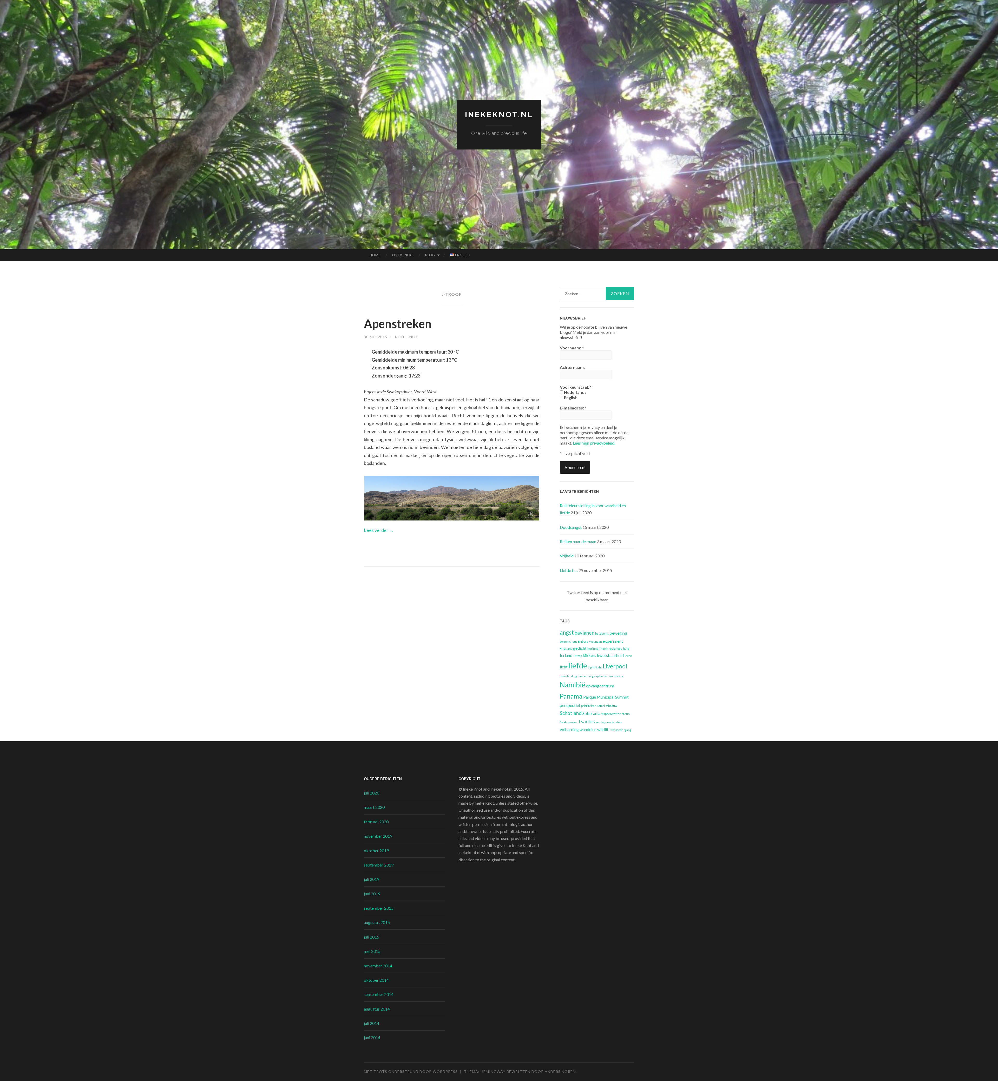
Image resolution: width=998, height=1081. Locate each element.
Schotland (571, 713)
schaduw (611, 705)
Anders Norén (560, 1071)
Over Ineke (403, 255)
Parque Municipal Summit (606, 696)
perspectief (570, 705)
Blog (430, 255)
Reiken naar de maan (578, 541)
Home (375, 255)
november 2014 (378, 965)
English (570, 397)
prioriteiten (588, 705)
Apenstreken (398, 324)
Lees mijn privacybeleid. (594, 442)
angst (567, 632)
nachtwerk (616, 676)
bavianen (584, 633)
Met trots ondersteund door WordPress (411, 1071)
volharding (569, 729)
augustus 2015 (377, 922)
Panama (571, 696)
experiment (613, 641)
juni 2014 (372, 1037)
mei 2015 (372, 951)
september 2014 (378, 994)
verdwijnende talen (609, 722)
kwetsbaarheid (610, 655)
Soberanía (591, 713)
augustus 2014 (377, 1008)
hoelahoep (615, 648)
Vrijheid (567, 555)
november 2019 (378, 835)
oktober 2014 (376, 980)
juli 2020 (371, 792)
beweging (618, 632)
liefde (577, 665)
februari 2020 (376, 821)
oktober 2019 (376, 850)
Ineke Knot (405, 337)
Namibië (572, 685)
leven (628, 655)
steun (626, 713)
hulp (626, 648)
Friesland (566, 648)
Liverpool (615, 666)
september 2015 (378, 908)
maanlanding (568, 676)
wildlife (603, 729)
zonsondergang (621, 730)
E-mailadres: (573, 407)
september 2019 (378, 864)
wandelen (588, 729)
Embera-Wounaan (590, 641)
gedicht (580, 648)
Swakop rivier (568, 722)
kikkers (589, 655)
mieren (583, 676)
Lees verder (379, 530)
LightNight (595, 667)
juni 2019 (372, 893)
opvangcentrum (600, 685)
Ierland (566, 655)
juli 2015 (371, 936)
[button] (452, 498)
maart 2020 (374, 807)
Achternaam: (572, 367)
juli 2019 (371, 879)
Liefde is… (569, 570)
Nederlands (575, 392)
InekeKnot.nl (499, 114)
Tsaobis (586, 721)
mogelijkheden (598, 676)
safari (601, 705)
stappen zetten (611, 713)
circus (573, 641)
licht (564, 666)
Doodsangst (571, 527)
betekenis (602, 633)
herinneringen (597, 648)
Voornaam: (572, 347)
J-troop (577, 655)
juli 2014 (371, 1023)
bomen (564, 641)
